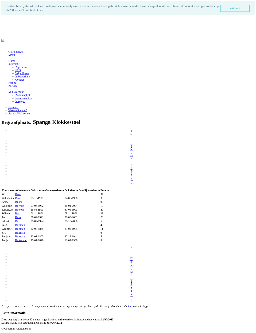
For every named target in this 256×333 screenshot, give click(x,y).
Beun (18, 194)
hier (130, 306)
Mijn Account (16, 91)
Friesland (13, 107)
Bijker (18, 201)
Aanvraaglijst (22, 94)
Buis (17, 221)
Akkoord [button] (235, 8)
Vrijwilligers (22, 73)
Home (11, 60)
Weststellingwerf (17, 110)
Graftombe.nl (15, 51)
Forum (12, 82)
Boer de (19, 205)
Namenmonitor (23, 98)
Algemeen (21, 67)
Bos (17, 213)
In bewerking (22, 76)
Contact (19, 79)
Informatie (14, 63)
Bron (18, 217)
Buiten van (21, 240)
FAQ (18, 70)
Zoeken (12, 85)
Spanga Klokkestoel (19, 113)
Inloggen (20, 101)
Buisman (20, 224)
